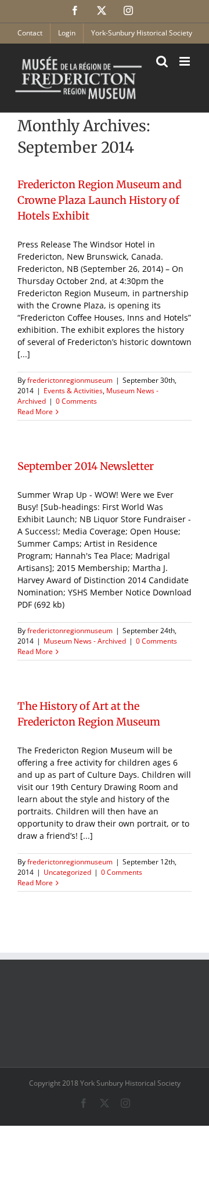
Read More (35, 411)
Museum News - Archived (85, 641)
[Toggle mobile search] (162, 61)
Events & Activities (73, 391)
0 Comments (76, 401)
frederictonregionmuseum (70, 380)
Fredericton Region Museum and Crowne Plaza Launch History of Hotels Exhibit (99, 200)
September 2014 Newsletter (85, 466)
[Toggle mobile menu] (185, 61)
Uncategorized (67, 872)
